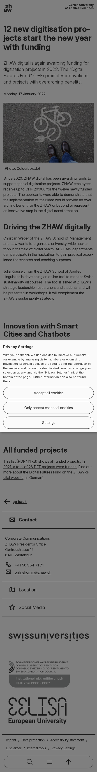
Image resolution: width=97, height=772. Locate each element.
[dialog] (48, 386)
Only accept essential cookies (48, 407)
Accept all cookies (49, 393)
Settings (48, 422)
